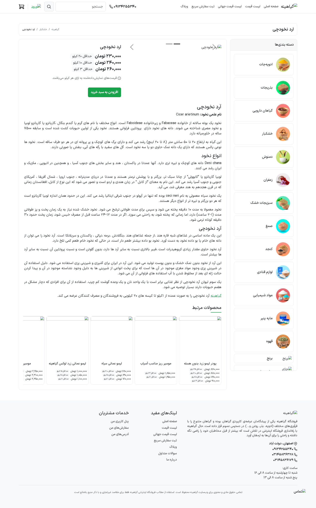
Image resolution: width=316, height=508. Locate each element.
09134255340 (124, 6)
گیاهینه (55, 29)
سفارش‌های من (119, 428)
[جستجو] (49, 6)
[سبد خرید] (21, 6)
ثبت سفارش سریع (203, 6)
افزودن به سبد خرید (104, 92)
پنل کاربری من (120, 421)
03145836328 (283, 454)
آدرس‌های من (120, 434)
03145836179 (283, 460)
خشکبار (43, 29)
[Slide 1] (177, 43)
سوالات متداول (167, 453)
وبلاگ (184, 6)
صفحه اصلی (271, 6)
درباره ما (171, 459)
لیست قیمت (252, 6)
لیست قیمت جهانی (230, 6)
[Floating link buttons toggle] (300, 492)
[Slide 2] (169, 43)
